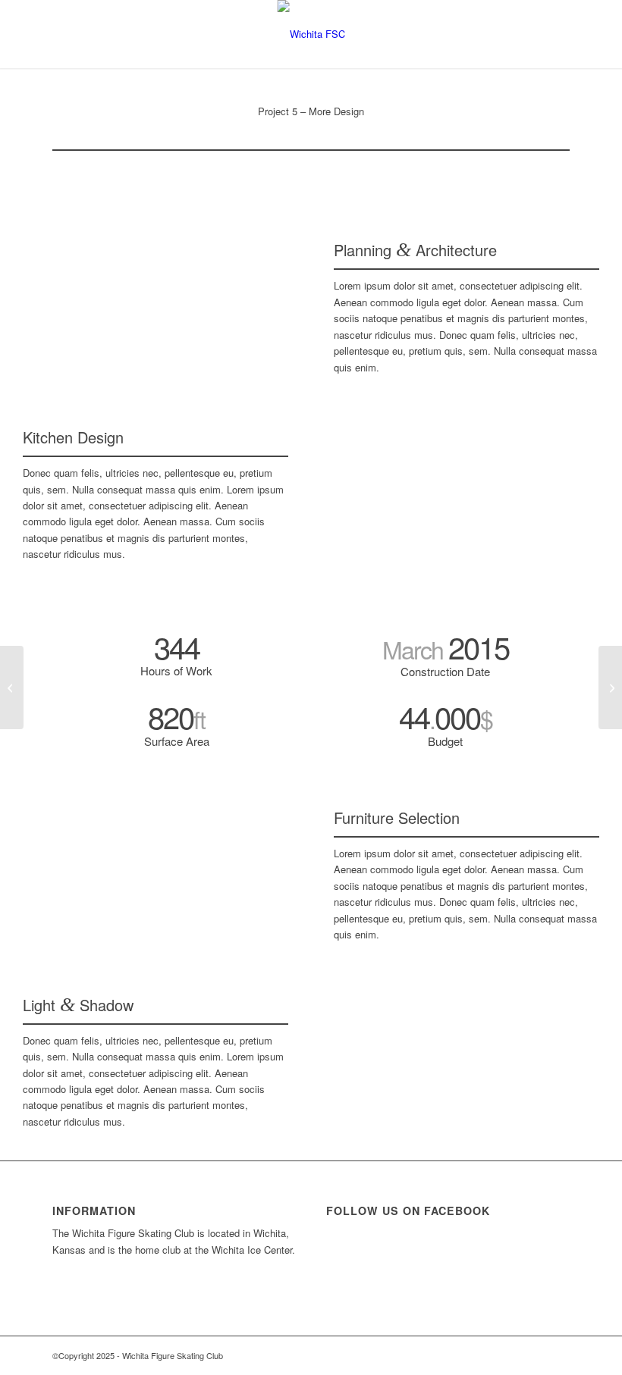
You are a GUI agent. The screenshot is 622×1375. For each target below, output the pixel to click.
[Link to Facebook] (558, 1355)
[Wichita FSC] (311, 34)
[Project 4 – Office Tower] (12, 687)
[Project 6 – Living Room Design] (610, 687)
